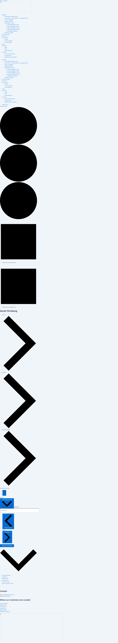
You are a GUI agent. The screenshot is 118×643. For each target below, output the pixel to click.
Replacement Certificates (11, 57)
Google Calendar (6, 575)
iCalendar (4, 577)
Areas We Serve (8, 50)
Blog (6, 47)
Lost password (8, 42)
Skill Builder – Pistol (9, 23)
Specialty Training (9, 32)
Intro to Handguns (9, 19)
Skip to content (3, 0)
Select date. (16, 507)
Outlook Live (5, 580)
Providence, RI (3, 606)
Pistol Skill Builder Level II (13, 26)
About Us (4, 45)
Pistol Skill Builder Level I (13, 24)
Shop (3, 44)
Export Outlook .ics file (7, 583)
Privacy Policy (8, 55)
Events (4, 314)
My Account (5, 37)
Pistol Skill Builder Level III (13, 27)
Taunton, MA (3, 608)
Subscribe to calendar (7, 545)
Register (4, 14)
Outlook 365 (5, 578)
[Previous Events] (4, 491)
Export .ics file (5, 581)
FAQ (6, 49)
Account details (8, 40)
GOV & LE (4, 36)
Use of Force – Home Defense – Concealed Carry (16, 18)
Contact (4, 52)
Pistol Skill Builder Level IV (13, 29)
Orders (6, 39)
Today (1, 497)
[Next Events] (4, 494)
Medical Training (9, 21)
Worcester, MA (3, 610)
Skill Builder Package (12, 31)
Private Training (6, 34)
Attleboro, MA (3, 605)
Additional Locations (5, 611)
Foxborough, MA (4, 603)
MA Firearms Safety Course (11, 16)
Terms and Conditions (10, 53)
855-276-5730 (6, 596)
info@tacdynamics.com (8, 594)
